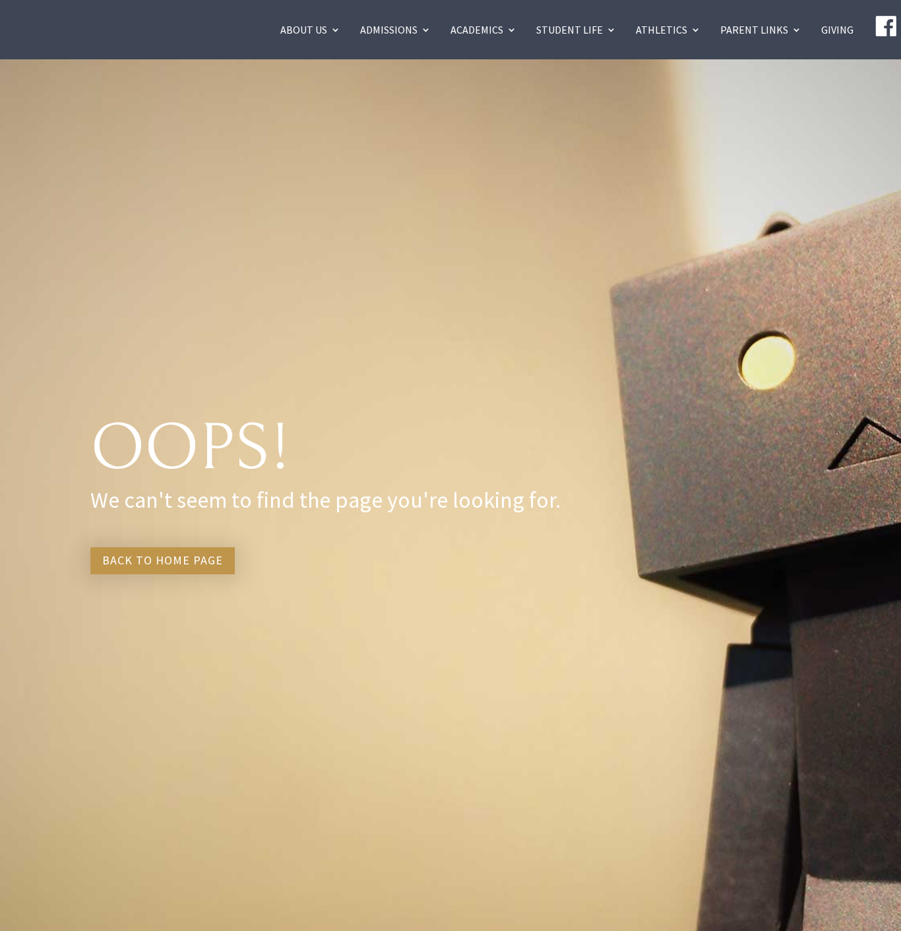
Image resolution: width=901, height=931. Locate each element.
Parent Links (754, 29)
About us (303, 29)
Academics (476, 29)
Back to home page (162, 560)
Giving (837, 29)
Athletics (661, 29)
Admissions (389, 29)
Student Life (569, 29)
